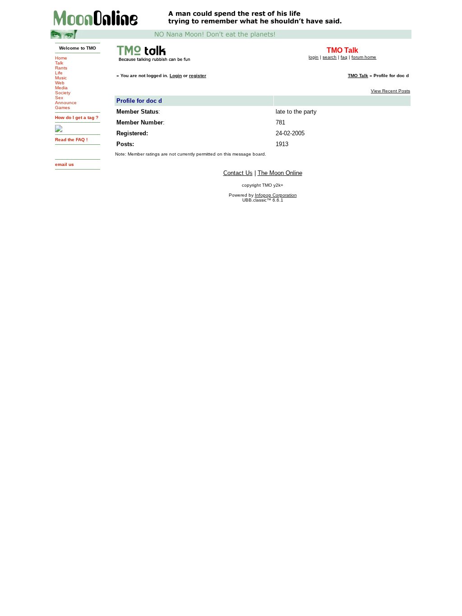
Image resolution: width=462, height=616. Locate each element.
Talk (59, 62)
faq (344, 57)
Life (59, 72)
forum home (363, 57)
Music (61, 77)
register (197, 75)
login (314, 57)
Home (61, 57)
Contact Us (238, 173)
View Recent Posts (390, 90)
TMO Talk (358, 75)
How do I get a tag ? (76, 117)
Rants (61, 67)
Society (62, 92)
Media (61, 87)
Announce (66, 102)
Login (176, 75)
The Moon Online (280, 173)
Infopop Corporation (276, 195)
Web (60, 82)
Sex (59, 97)
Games (62, 107)
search (330, 57)
